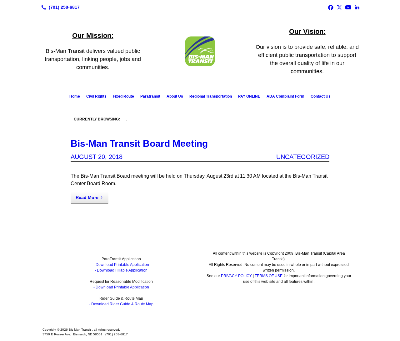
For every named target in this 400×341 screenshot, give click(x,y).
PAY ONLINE (249, 96)
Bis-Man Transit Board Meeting (139, 143)
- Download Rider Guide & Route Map (121, 304)
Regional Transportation (210, 96)
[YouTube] (348, 7)
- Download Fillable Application (121, 270)
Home (74, 96)
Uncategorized (302, 156)
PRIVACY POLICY (236, 276)
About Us (175, 96)
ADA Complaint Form (285, 96)
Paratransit (150, 96)
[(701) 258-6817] (59, 7)
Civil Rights (96, 96)
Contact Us (321, 96)
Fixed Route (123, 96)
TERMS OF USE (268, 276)
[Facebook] (330, 7)
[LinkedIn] (356, 7)
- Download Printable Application (121, 264)
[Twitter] (339, 7)
